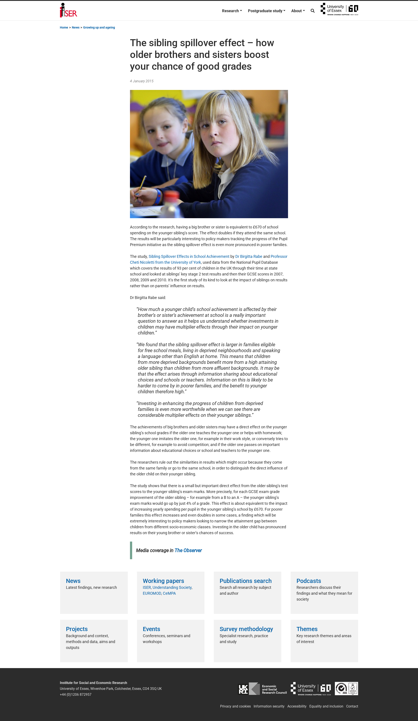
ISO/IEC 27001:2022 (346, 688)
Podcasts (309, 580)
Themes (307, 629)
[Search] (312, 11)
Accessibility (297, 706)
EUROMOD (152, 593)
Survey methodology (246, 629)
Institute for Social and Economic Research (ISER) (68, 11)
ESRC (262, 688)
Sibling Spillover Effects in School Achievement (189, 256)
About (296, 10)
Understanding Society (172, 587)
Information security (269, 706)
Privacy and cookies (235, 706)
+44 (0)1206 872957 (75, 694)
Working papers (163, 580)
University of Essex (339, 11)
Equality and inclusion (326, 706)
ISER (147, 587)
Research (230, 10)
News (73, 580)
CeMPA (169, 593)
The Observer (188, 550)
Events (151, 629)
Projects (77, 629)
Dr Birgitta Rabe (248, 256)
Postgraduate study (265, 10)
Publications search (246, 580)
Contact (352, 706)
